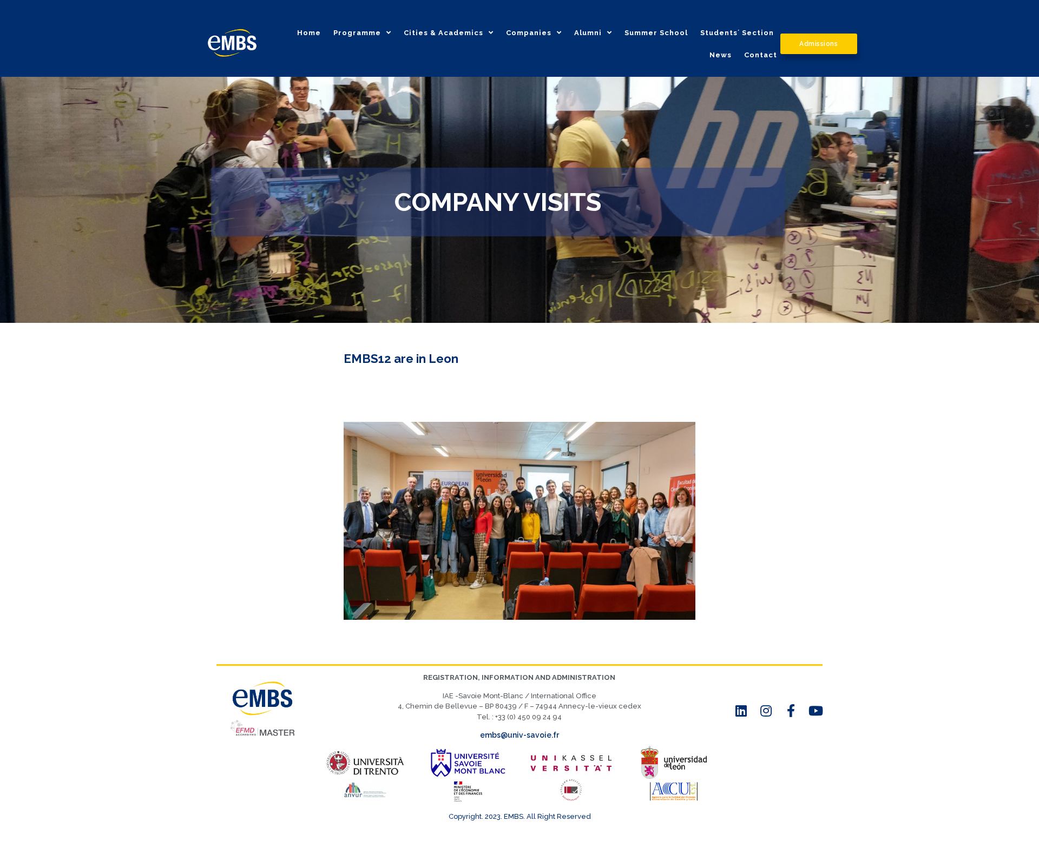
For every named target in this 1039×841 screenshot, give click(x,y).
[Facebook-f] (791, 710)
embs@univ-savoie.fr (519, 735)
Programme (357, 33)
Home (309, 33)
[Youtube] (816, 710)
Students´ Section (737, 33)
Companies (528, 33)
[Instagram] (766, 710)
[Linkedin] (741, 710)
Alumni (588, 33)
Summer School (656, 33)
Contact (760, 55)
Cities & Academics (443, 33)
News (720, 55)
